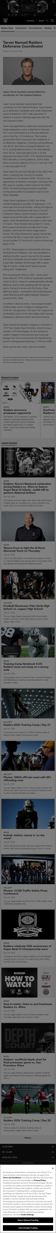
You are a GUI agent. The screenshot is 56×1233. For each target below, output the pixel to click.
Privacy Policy (40, 1180)
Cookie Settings (27, 1214)
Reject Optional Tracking (28, 1220)
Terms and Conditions (12, 1178)
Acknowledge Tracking (28, 1228)
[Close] (53, 1168)
